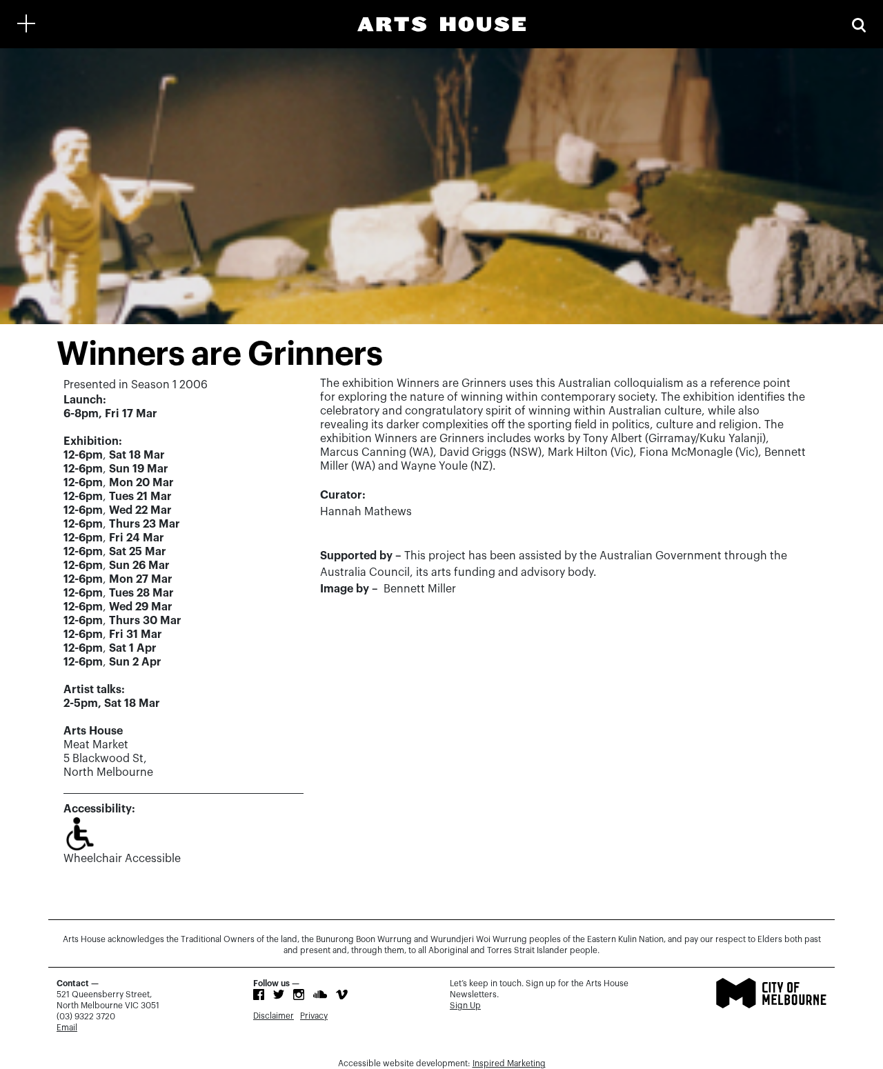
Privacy (314, 1016)
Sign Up (465, 1005)
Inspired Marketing (509, 1063)
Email (67, 1027)
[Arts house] (441, 24)
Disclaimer (273, 1016)
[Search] (859, 24)
